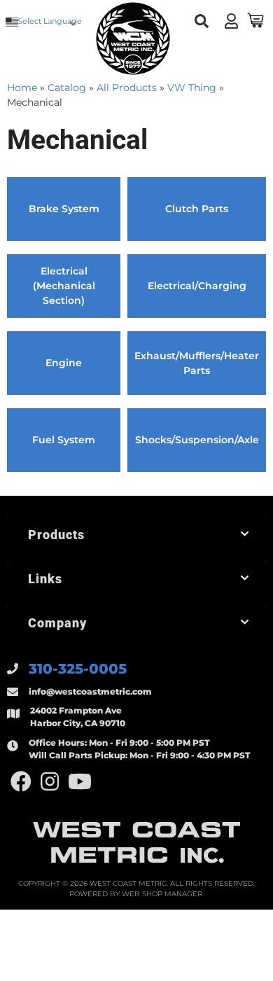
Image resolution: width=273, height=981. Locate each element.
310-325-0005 (78, 668)
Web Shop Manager (162, 893)
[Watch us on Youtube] (80, 782)
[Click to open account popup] (231, 21)
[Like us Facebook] (20, 782)
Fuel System (63, 439)
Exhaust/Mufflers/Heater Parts (196, 363)
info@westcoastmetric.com (90, 691)
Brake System (64, 208)
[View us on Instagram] (50, 782)
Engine (64, 362)
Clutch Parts (196, 208)
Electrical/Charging (197, 285)
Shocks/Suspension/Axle (197, 439)
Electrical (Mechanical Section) (64, 286)
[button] (201, 21)
